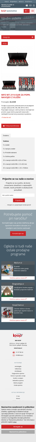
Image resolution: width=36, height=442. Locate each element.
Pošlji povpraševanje (12, 126)
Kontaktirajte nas (18, 233)
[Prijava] (34, 5)
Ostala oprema (18, 385)
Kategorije (6, 37)
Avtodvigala (18, 366)
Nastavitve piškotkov (18, 432)
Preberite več (6, 117)
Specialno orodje (13, 23)
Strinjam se (18, 427)
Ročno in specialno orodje (18, 376)
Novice (18, 398)
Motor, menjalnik (27, 23)
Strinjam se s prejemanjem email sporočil (19, 205)
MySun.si (21, 1)
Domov (3, 23)
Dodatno (6, 135)
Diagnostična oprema (18, 373)
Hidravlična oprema (18, 380)
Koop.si (7, 1)
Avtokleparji (18, 371)
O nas (18, 396)
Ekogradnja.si (13, 1)
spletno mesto (17, 278)
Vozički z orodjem (18, 378)
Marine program (18, 383)
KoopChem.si (28, 1)
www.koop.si (18, 348)
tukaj (14, 422)
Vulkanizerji (18, 369)
